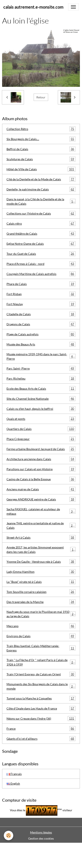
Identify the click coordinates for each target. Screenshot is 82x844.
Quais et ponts (40, 419)
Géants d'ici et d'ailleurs (40, 738)
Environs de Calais (40, 636)
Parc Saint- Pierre (40, 368)
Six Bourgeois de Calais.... (40, 139)
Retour (40, 97)
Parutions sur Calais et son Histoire (40, 469)
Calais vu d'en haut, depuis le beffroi (40, 408)
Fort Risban (40, 294)
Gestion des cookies (41, 838)
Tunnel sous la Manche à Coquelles (40, 698)
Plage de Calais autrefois (40, 334)
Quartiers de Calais (40, 429)
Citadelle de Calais (40, 314)
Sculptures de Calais (40, 159)
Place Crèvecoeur (40, 439)
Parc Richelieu (40, 378)
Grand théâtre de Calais (40, 233)
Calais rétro (40, 223)
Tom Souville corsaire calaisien (40, 592)
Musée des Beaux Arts (40, 344)
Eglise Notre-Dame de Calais (40, 243)
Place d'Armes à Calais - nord (40, 264)
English (15, 783)
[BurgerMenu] (73, 6)
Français (16, 774)
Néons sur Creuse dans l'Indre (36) (40, 718)
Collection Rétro (40, 129)
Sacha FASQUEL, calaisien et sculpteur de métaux (40, 511)
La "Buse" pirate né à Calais (40, 582)
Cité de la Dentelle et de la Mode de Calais (40, 179)
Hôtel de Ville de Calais (40, 169)
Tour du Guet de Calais (40, 253)
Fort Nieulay (40, 304)
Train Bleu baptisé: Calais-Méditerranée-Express (40, 648)
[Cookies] (8, 835)
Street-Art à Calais (40, 537)
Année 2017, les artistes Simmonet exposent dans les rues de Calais (41, 550)
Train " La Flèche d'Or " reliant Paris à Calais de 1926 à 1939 (41, 662)
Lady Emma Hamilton (40, 571)
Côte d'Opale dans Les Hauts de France (40, 708)
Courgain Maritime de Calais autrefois (40, 274)
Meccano (40, 626)
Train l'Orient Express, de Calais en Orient (40, 674)
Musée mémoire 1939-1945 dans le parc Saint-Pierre (40, 356)
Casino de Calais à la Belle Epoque (40, 479)
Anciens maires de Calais (40, 489)
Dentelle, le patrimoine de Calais (40, 189)
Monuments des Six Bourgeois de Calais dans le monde (40, 686)
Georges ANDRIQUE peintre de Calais (40, 499)
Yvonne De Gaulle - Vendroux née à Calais (40, 561)
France (40, 728)
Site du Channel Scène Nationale (40, 398)
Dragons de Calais (40, 324)
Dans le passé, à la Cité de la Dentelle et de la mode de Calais (41, 201)
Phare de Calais (40, 284)
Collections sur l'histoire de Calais (40, 213)
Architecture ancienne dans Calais (40, 459)
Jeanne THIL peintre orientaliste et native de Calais (40, 525)
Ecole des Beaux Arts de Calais (40, 388)
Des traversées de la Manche (40, 602)
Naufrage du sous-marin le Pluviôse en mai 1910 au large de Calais (41, 614)
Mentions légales (41, 832)
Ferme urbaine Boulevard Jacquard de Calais (40, 449)
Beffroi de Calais (40, 149)
